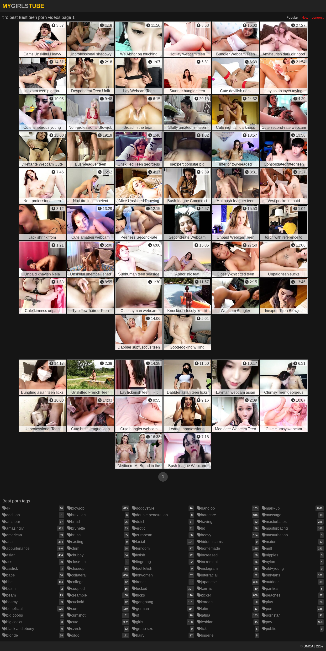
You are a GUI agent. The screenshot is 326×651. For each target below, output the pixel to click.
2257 (320, 646)
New (304, 17)
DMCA (308, 646)
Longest (317, 17)
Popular (292, 17)
